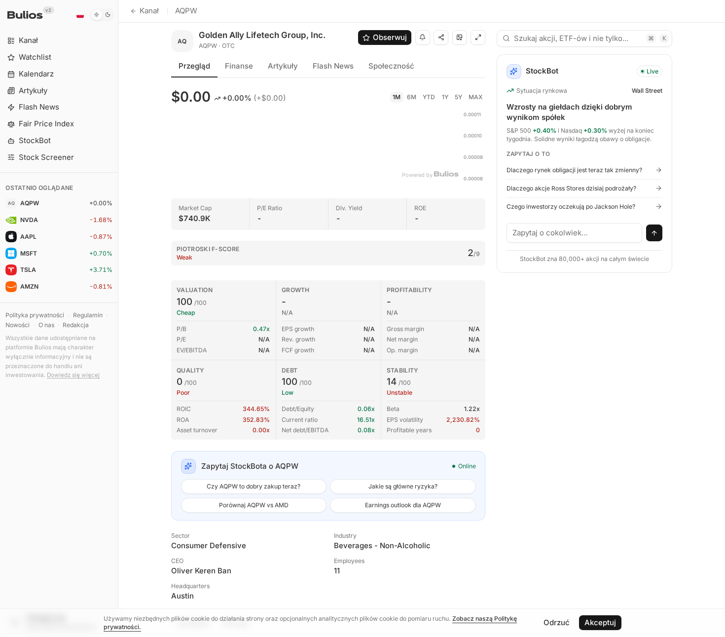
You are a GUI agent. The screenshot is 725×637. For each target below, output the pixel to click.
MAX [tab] (476, 97)
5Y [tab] (458, 97)
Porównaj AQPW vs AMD (254, 505)
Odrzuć (557, 622)
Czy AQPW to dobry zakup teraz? (253, 486)
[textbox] (575, 233)
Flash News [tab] (333, 66)
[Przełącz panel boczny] (118, 318)
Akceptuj (600, 622)
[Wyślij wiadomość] (654, 233)
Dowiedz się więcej (73, 375)
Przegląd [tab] (194, 66)
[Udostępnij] (441, 37)
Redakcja (76, 325)
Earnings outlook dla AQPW (403, 505)
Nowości (17, 325)
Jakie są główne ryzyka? (402, 486)
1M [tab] (396, 97)
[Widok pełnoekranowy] (478, 37)
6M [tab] (411, 97)
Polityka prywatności (34, 315)
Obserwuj (390, 37)
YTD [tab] (429, 97)
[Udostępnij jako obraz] (459, 37)
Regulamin (88, 315)
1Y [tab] (445, 97)
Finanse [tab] (239, 66)
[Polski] (79, 14)
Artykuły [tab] (283, 66)
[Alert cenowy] (422, 37)
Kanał (149, 10)
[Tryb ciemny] (102, 14)
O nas (46, 325)
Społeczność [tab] (391, 66)
